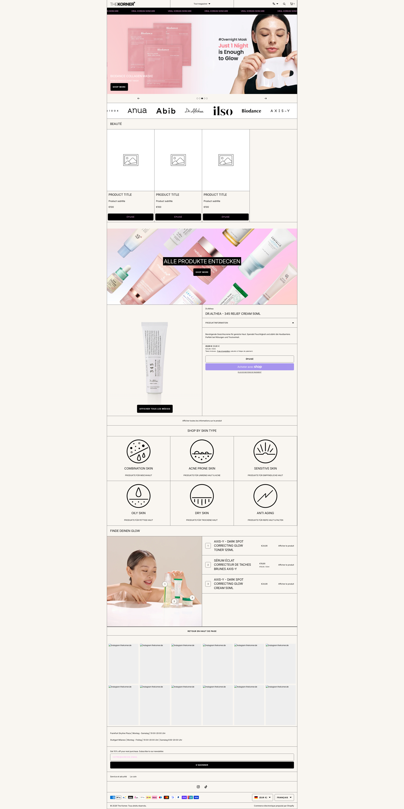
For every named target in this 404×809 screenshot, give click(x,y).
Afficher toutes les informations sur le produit (202, 420)
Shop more (119, 87)
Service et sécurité (118, 776)
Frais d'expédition (223, 351)
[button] (154, 409)
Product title (120, 194)
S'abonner (202, 765)
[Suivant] (265, 98)
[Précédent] (138, 98)
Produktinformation (216, 323)
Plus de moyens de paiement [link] (249, 372)
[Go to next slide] (197, 98)
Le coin (133, 776)
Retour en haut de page (202, 631)
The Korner (122, 806)
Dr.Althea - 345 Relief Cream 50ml (232, 314)
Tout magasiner (200, 4)
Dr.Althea (209, 308)
